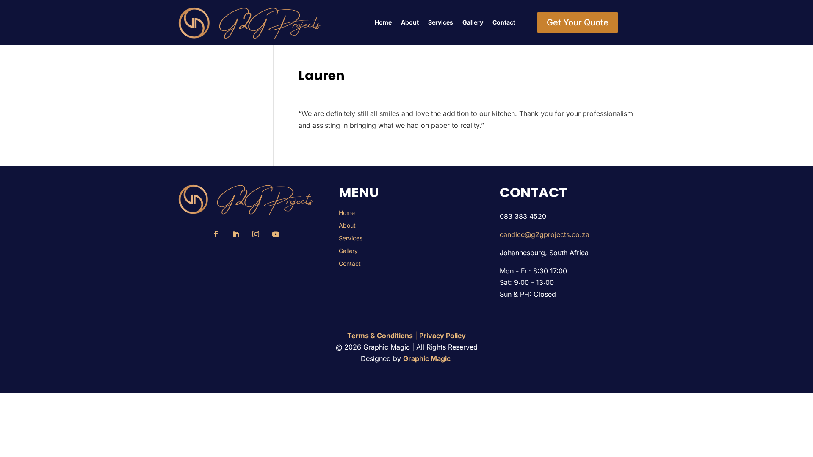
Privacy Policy (442, 335)
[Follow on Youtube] (275, 234)
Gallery (472, 22)
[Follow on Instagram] (256, 234)
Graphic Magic (427, 358)
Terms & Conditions (380, 335)
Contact (503, 22)
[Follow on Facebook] (216, 234)
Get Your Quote (577, 22)
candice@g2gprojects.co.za (544, 234)
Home (383, 22)
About (410, 22)
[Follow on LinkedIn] (236, 234)
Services (440, 22)
